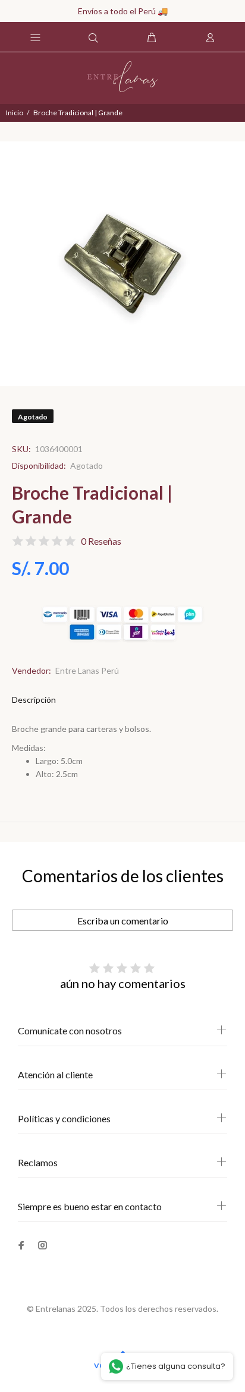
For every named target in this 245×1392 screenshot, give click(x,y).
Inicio (14, 112)
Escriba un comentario (122, 920)
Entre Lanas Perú (87, 670)
